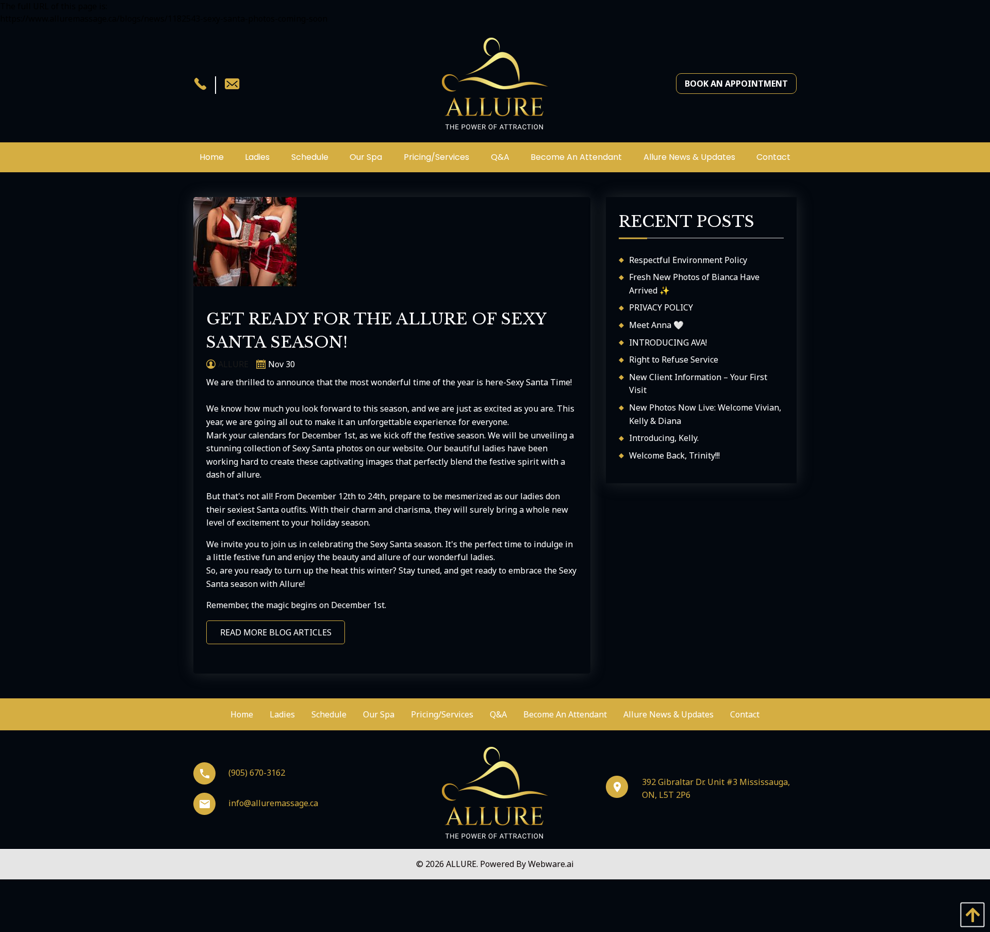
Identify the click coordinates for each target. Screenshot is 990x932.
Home (241, 714)
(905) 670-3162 (256, 772)
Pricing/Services (442, 714)
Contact (745, 714)
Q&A (498, 714)
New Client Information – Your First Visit (698, 383)
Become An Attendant (565, 714)
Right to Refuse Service (673, 359)
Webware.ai (551, 864)
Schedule (328, 714)
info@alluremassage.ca (273, 803)
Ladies (282, 714)
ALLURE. (463, 864)
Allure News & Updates (668, 714)
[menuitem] (212, 157)
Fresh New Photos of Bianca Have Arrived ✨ (694, 283)
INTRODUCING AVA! (668, 342)
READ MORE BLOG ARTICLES (276, 632)
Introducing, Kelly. (664, 438)
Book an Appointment (736, 83)
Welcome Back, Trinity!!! (674, 455)
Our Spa (378, 714)
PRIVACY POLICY (661, 307)
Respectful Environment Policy (688, 260)
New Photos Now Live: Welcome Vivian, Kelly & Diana (705, 414)
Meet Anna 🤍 (656, 325)
